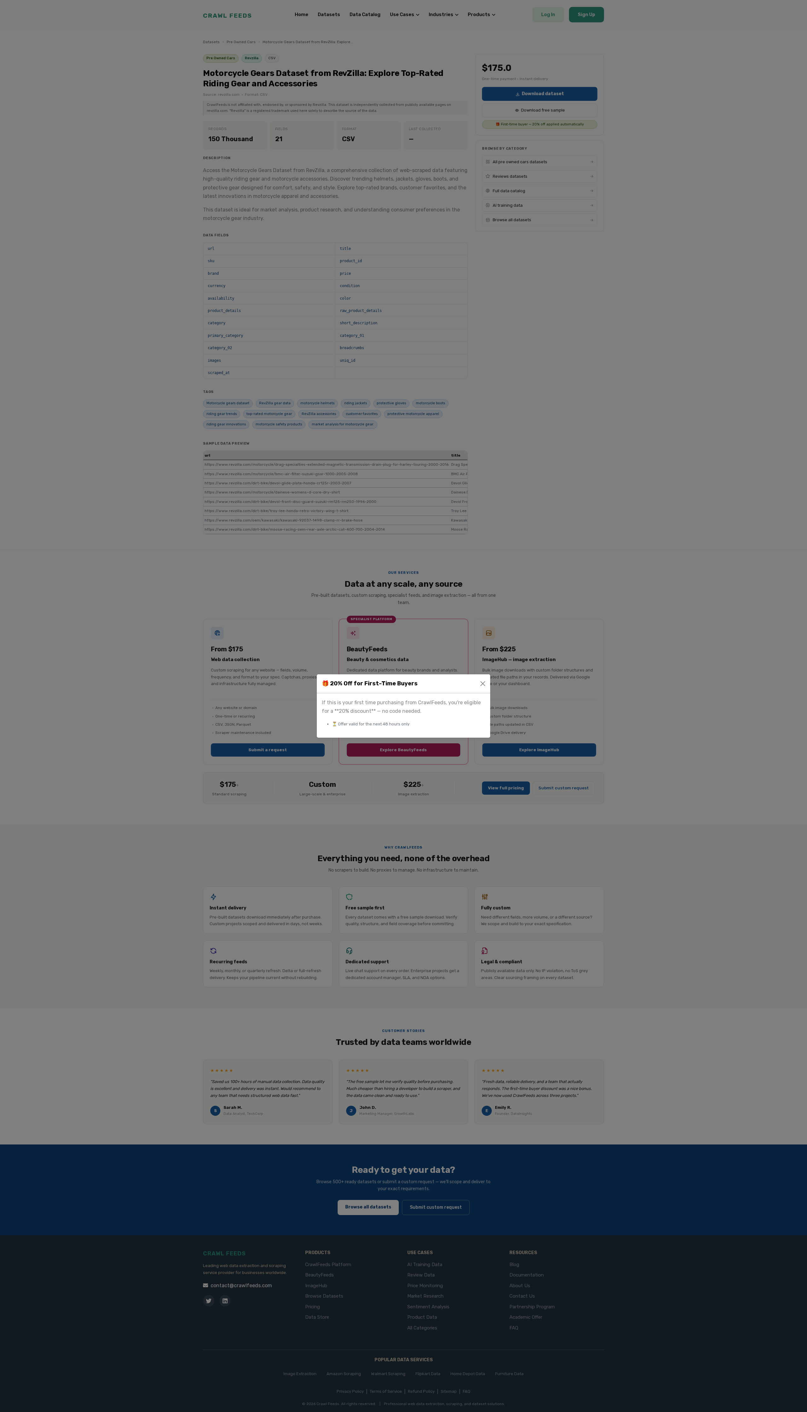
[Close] (483, 684)
